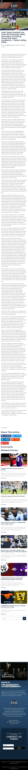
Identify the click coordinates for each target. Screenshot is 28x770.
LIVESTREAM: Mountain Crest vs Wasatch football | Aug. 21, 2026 (13, 606)
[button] (14, 10)
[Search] (27, 1)
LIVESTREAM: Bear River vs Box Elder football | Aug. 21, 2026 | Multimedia (12, 578)
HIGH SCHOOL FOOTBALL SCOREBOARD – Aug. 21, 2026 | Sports (13, 523)
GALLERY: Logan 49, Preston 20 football (13, 496)
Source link (4, 427)
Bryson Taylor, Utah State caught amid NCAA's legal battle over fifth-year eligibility (14, 551)
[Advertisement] (11, 640)
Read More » (3, 478)
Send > (19, 748)
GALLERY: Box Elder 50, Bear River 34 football (12, 469)
